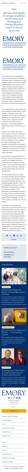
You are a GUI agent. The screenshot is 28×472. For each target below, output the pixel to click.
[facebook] (8, 398)
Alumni (4, 442)
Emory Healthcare (6, 420)
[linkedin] (19, 398)
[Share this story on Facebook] (7, 235)
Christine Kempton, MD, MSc (10, 183)
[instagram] (14, 398)
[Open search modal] (21, 3)
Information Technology (8, 458)
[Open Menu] (24, 3)
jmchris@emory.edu (9, 254)
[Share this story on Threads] (17, 235)
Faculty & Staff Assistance (8, 428)
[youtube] (16, 398)
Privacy (16, 466)
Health (14, 9)
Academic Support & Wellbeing (10, 416)
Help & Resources (6, 432)
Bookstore (5, 446)
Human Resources (6, 454)
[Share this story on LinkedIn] (14, 235)
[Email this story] (20, 235)
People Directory (6, 436)
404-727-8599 (7, 256)
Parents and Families (7, 462)
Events (4, 424)
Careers (4, 450)
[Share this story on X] (10, 235)
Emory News (8, 3)
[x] (11, 398)
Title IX (20, 466)
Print (15, 239)
